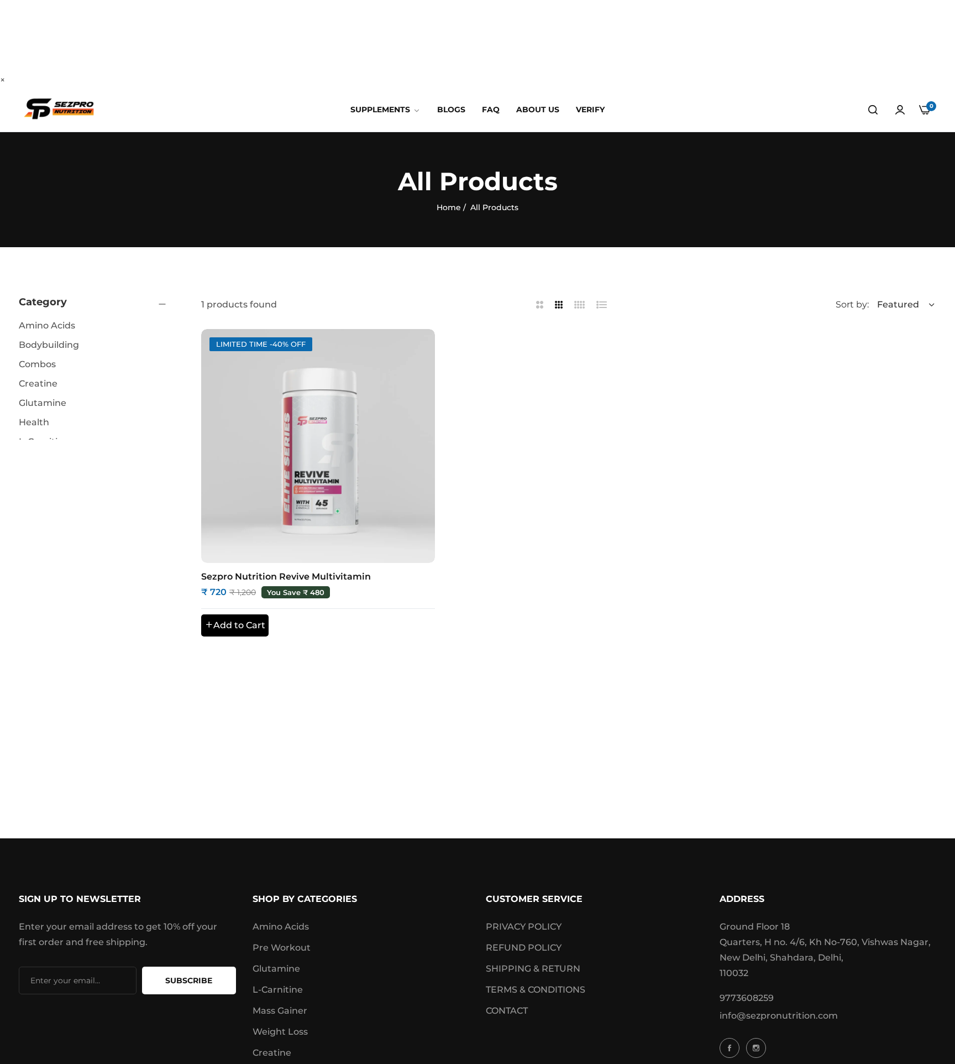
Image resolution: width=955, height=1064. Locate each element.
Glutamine (276, 968)
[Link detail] (731, 1048)
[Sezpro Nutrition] (59, 110)
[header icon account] (900, 110)
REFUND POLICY (524, 947)
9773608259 (747, 998)
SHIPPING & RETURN (533, 968)
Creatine (272, 1052)
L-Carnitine (278, 989)
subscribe (188, 980)
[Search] (873, 110)
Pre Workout (282, 947)
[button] (235, 625)
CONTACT (507, 1010)
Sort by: (852, 304)
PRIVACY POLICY (524, 926)
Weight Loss (280, 1031)
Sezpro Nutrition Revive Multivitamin (286, 576)
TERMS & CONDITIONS (535, 989)
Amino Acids (281, 926)
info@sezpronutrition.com (779, 1015)
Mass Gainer (280, 1010)
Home (449, 207)
